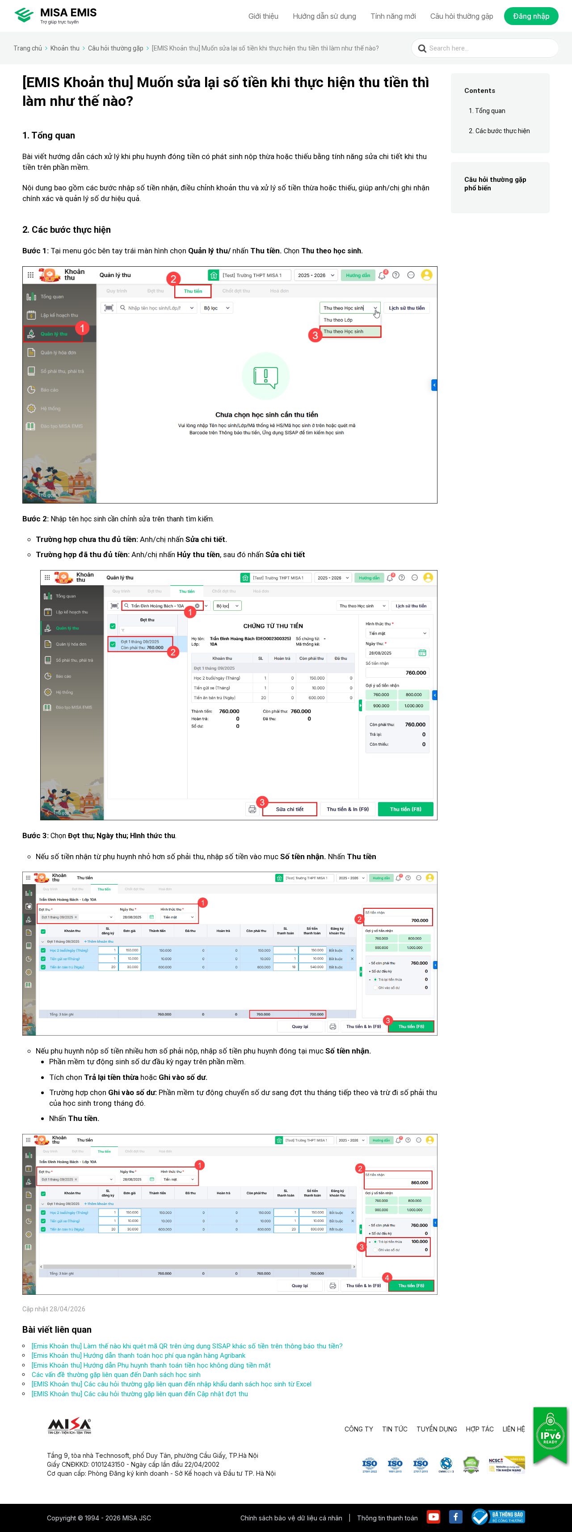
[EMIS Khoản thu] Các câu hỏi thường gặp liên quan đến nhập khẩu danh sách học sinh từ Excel (171, 1384)
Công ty (359, 1429)
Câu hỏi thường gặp (461, 16)
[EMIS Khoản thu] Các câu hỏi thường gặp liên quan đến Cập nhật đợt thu (140, 1393)
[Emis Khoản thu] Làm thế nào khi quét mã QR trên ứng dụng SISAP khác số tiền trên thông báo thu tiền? (187, 1346)
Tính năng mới (393, 16)
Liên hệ (514, 1429)
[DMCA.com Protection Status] (471, 1471)
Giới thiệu (263, 16)
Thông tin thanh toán (387, 1518)
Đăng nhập (531, 16)
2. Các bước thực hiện (499, 131)
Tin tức (395, 1429)
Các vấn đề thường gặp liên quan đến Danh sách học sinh (116, 1374)
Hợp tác (480, 1429)
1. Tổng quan (487, 111)
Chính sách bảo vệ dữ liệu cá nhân (292, 1518)
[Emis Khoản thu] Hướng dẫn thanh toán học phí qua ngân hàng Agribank (138, 1355)
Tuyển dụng (436, 1429)
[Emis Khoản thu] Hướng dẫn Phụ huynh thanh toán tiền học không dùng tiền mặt (151, 1365)
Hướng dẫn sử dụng (324, 16)
